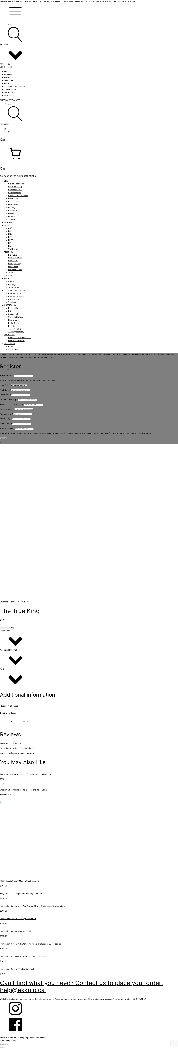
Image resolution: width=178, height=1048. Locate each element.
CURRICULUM (10, 89)
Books (12, 602)
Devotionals (13, 198)
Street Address (7, 409)
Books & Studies (15, 293)
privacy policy (146, 433)
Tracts (11, 272)
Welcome (4, 602)
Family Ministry (14, 264)
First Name (5, 390)
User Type (5, 385)
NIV (9, 243)
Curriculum (13, 261)
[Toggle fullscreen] (3, 1044)
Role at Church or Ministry (12, 404)
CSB (10, 228)
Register (7, 132)
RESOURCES (9, 95)
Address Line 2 (6, 414)
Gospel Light (13, 314)
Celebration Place (15, 296)
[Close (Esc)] (7, 1044)
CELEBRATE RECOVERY (14, 86)
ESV (10, 231)
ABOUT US (13, 349)
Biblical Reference (16, 184)
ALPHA (7, 83)
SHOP (6, 71)
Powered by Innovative (10, 1040)
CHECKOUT (5, 100)
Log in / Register (7, 67)
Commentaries (14, 193)
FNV (10, 234)
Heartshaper (13, 320)
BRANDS (8, 74)
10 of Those (13, 706)
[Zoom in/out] (1, 1044)
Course (11, 281)
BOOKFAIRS (9, 92)
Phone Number (7, 428)
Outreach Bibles (15, 270)
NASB (10, 240)
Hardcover (12, 713)
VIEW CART (15, 100)
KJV (10, 237)
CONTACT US (140, 999)
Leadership (13, 204)
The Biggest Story (16, 332)
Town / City (6, 419)
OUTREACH (13, 249)
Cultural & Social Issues (18, 196)
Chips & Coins (14, 299)
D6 (9, 311)
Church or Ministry (9, 399)
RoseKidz (12, 326)
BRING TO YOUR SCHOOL (19, 338)
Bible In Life (13, 308)
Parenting (12, 210)
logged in (15, 753)
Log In (7, 129)
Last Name (5, 395)
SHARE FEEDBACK (16, 341)
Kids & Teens (14, 201)
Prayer (11, 213)
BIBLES (7, 77)
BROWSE (4, 44)
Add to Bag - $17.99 (7, 628)
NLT (10, 246)
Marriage (12, 207)
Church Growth (15, 258)
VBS (10, 275)
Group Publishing (15, 317)
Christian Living (15, 187)
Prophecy (12, 216)
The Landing (13, 302)
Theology (12, 219)
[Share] (5, 1044)
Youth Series (13, 287)
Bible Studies (13, 255)
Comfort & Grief (15, 190)
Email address (6, 375)
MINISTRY (8, 80)
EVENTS (12, 346)
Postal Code (6, 424)
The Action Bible (15, 329)
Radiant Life (13, 323)
